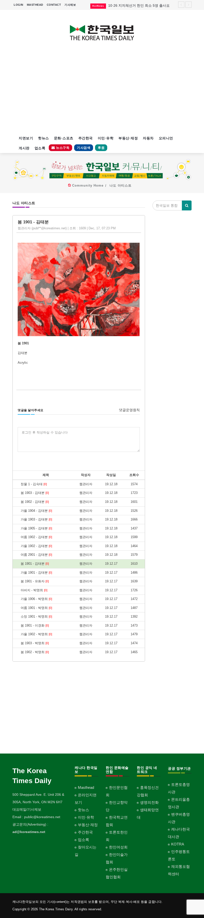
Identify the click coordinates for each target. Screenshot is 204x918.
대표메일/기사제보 (26, 809)
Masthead (86, 787)
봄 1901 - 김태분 (35, 563)
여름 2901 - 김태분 (36, 555)
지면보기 (26, 138)
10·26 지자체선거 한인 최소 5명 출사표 (139, 5)
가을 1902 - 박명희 (36, 634)
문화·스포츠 (63, 138)
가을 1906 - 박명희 (36, 599)
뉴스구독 (62, 148)
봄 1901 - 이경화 (35, 625)
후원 (101, 148)
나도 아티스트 (120, 185)
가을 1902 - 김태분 (36, 546)
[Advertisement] (102, 91)
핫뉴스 (43, 138)
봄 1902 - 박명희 (35, 652)
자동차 (148, 138)
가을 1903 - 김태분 (36, 519)
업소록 (40, 148)
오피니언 (166, 138)
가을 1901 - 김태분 (36, 572)
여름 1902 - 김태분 (36, 537)
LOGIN (18, 4)
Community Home (87, 185)
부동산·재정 (128, 138)
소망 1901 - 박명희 (36, 616)
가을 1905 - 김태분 (36, 528)
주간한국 (85, 138)
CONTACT (54, 4)
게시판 (24, 148)
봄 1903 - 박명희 (35, 643)
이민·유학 (106, 138)
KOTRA (177, 844)
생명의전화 (149, 802)
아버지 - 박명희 (34, 590)
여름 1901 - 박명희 (36, 608)
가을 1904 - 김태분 (36, 511)
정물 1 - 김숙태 (34, 484)
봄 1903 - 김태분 (35, 493)
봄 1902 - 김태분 (35, 502)
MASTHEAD (35, 4)
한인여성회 (118, 847)
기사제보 (70, 4)
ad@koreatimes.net (28, 832)
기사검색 (83, 148)
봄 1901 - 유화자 (35, 581)
